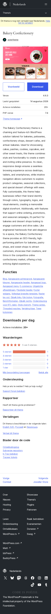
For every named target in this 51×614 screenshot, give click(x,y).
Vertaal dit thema (11, 433)
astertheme (13, 39)
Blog (5, 279)
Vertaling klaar (28, 308)
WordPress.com (12, 543)
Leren (6, 519)
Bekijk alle (43, 372)
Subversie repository (13, 450)
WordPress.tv (11, 534)
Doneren (33, 528)
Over (5, 494)
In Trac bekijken (10, 454)
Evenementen (34, 524)
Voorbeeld (13, 86)
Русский (19, 427)
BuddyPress (10, 558)
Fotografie (38, 297)
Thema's (31, 499)
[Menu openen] (46, 4)
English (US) (8, 427)
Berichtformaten (10, 301)
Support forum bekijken (14, 391)
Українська (32, 427)
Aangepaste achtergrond (20, 279)
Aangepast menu (11, 286)
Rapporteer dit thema (13, 410)
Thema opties (38, 305)
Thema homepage (11, 119)
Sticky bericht (24, 305)
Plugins (30, 504)
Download (37, 86)
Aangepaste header (20, 282)
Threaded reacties (12, 308)
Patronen (32, 509)
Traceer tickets (10, 457)
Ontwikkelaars (10, 528)
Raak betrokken (35, 519)
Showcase (32, 494)
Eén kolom (27, 297)
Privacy (7, 509)
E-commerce (26, 286)
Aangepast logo (38, 282)
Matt (7, 548)
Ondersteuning (10, 524)
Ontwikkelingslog (11, 447)
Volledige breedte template (24, 293)
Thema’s (7, 13)
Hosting (7, 504)
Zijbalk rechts (25, 301)
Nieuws (6, 499)
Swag (31, 534)
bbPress (8, 553)
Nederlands (15, 571)
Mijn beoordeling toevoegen (16, 372)
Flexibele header (24, 290)
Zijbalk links (16, 297)
